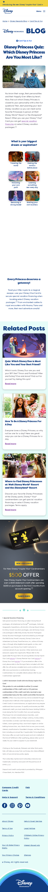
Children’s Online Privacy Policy (34, 837)
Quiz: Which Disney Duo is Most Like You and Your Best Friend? (23, 363)
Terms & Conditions (35, 797)
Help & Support (10, 797)
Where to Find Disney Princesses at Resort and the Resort (23, 484)
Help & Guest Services (33, 821)
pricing (13, 658)
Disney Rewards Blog (18, 21)
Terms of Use (7, 828)
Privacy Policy (8, 835)
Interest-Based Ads (32, 845)
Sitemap (27, 855)
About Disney (7, 821)
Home (5, 21)
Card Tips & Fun (36, 21)
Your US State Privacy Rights (11, 846)
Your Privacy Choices (10, 855)
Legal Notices (29, 828)
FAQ (28, 787)
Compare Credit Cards (10, 789)
